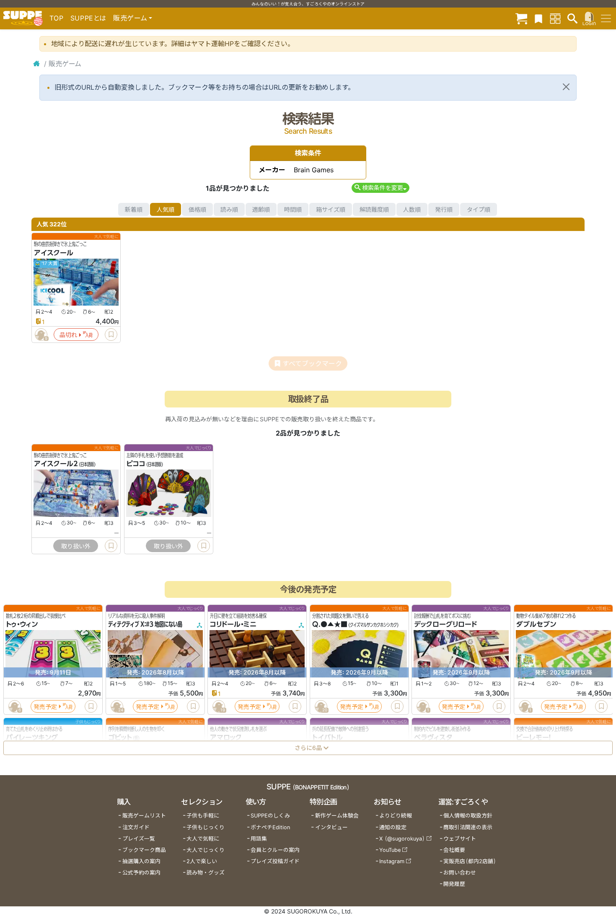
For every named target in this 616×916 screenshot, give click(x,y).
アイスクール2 (56, 464)
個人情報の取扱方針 (467, 815)
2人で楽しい (201, 861)
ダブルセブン (536, 624)
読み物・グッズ (205, 872)
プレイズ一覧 (138, 839)
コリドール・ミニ (233, 624)
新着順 (133, 209)
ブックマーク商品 (144, 850)
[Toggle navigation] (606, 18)
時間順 (293, 209)
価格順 (197, 209)
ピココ (136, 464)
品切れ (68, 334)
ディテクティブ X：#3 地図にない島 (145, 624)
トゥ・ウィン (22, 624)
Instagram (391, 861)
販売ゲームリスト (144, 815)
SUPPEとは (88, 18)
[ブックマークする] (111, 334)
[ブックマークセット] (538, 18)
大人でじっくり (205, 850)
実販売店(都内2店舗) (469, 861)
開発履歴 (454, 884)
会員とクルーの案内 (275, 850)
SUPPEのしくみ (270, 815)
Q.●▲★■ (329, 624)
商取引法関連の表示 (467, 827)
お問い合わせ (459, 872)
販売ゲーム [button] (130, 18)
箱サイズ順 (330, 209)
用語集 (259, 839)
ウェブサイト (459, 839)
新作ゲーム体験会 (337, 815)
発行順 (444, 209)
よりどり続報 (395, 815)
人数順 (412, 209)
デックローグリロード (445, 624)
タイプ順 (478, 209)
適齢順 (261, 209)
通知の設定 (392, 827)
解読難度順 (374, 209)
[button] (380, 187)
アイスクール (53, 252)
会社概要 (454, 850)
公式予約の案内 (141, 872)
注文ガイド (136, 827)
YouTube (390, 850)
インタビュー (331, 827)
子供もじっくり (205, 827)
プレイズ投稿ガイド (275, 861)
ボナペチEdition (270, 827)
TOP (56, 18)
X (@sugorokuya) (402, 839)
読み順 (229, 209)
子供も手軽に (202, 815)
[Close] (566, 87)
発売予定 (45, 706)
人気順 (165, 209)
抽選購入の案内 (141, 861)
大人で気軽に (202, 839)
